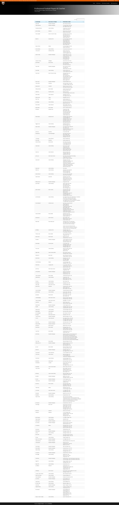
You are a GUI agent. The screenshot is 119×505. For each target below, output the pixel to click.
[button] (60, 21)
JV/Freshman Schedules (106, 3)
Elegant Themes (41, 503)
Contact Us (116, 0)
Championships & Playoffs (103, 0)
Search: (75, 19)
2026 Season (98, 3)
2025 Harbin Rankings (111, 0)
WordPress (50, 503)
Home (94, 3)
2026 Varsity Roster (114, 3)
